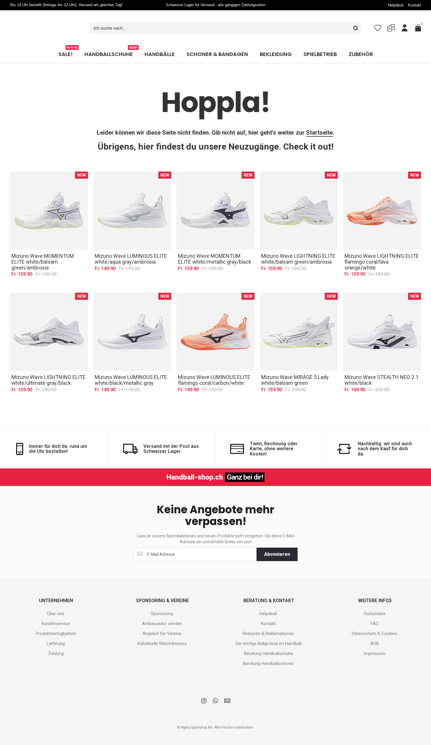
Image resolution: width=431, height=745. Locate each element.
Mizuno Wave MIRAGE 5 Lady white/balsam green (295, 368)
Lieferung (56, 631)
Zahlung (56, 641)
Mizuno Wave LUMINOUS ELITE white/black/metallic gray (131, 368)
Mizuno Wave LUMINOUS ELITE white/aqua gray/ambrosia (131, 247)
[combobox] (225, 22)
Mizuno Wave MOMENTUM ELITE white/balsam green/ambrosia (42, 250)
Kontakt (414, 5)
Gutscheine (375, 602)
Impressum (375, 641)
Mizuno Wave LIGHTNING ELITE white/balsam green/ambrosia (298, 247)
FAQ (375, 611)
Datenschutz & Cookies (374, 621)
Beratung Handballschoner (268, 651)
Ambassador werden (162, 611)
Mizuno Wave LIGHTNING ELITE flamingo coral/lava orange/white (382, 250)
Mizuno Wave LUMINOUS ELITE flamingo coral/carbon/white (214, 368)
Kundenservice (56, 611)
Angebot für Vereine (161, 621)
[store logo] (44, 22)
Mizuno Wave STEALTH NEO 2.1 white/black (381, 368)
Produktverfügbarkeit (56, 621)
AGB (374, 631)
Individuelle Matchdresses (162, 631)
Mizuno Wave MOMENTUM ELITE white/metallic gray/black (214, 247)
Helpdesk (396, 5)
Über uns (55, 602)
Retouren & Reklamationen (268, 621)
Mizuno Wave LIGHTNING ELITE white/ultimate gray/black (48, 368)
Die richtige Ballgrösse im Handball (268, 631)
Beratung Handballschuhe (268, 641)
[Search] (355, 22)
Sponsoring (162, 602)
